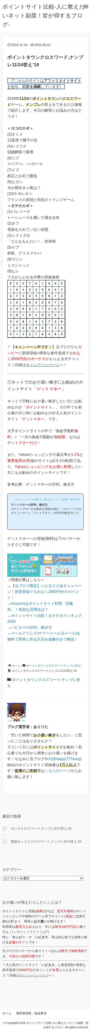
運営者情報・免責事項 (31, 1013)
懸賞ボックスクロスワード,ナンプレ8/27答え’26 (46, 841)
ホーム (6, 1013)
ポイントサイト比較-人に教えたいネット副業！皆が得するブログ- (43, 15)
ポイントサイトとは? (32, 932)
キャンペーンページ (43, 365)
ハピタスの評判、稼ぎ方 (31, 627)
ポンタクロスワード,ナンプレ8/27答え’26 (41, 828)
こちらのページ (58, 771)
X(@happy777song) (65, 759)
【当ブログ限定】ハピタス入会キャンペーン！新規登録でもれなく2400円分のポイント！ (44, 592)
